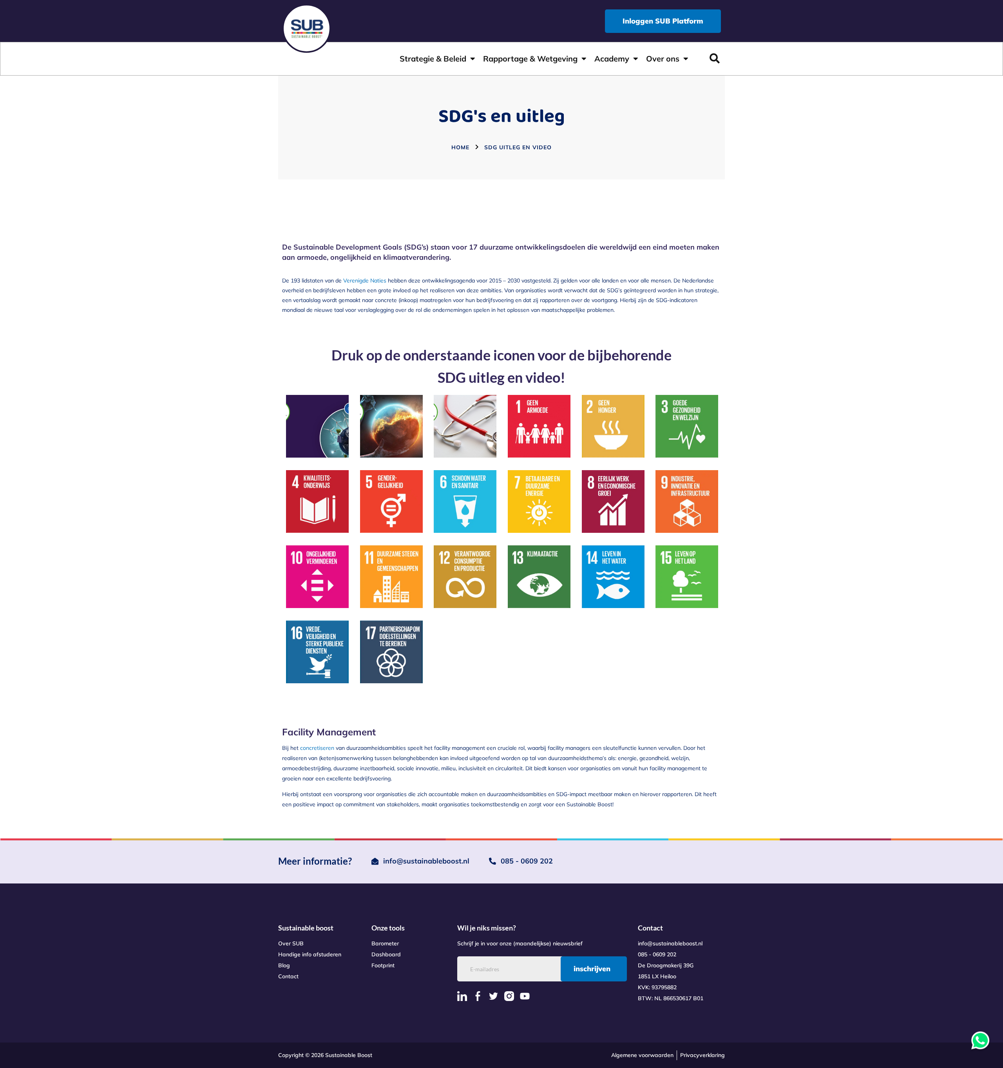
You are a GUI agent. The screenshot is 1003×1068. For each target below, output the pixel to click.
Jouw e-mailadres (421, 552)
